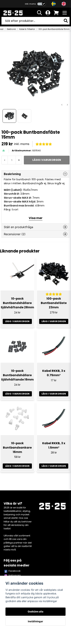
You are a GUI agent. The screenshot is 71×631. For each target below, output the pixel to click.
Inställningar (35, 621)
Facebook (15, 571)
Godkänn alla (35, 611)
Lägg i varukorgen (17, 321)
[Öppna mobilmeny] (64, 12)
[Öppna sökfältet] (39, 12)
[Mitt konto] (48, 12)
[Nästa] (67, 105)
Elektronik (11, 29)
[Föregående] (62, 105)
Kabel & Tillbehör (27, 29)
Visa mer (35, 218)
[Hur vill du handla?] (41, 4)
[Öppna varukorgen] (56, 12)
